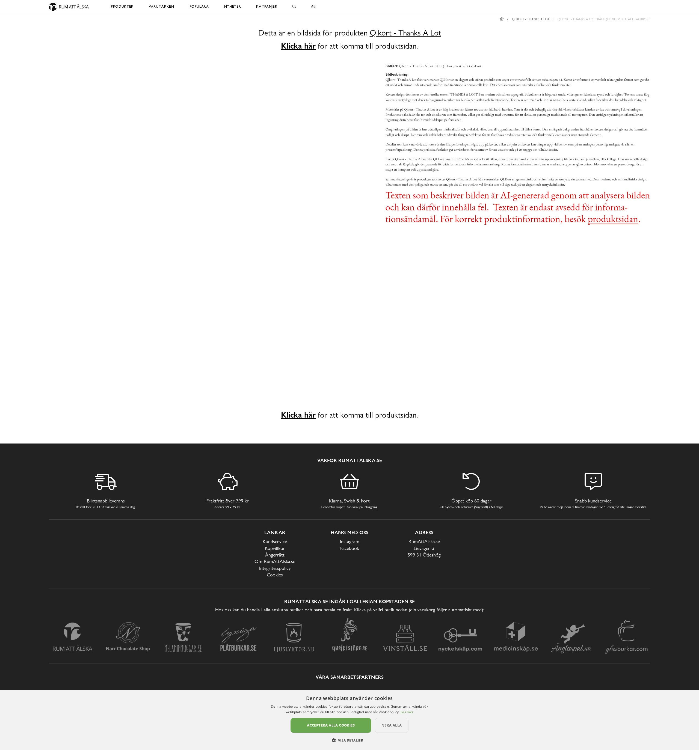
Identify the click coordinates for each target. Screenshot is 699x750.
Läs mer (407, 712)
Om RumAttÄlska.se (274, 561)
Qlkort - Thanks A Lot (405, 32)
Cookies (275, 575)
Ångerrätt (275, 555)
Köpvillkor (275, 548)
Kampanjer (266, 6)
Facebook (349, 548)
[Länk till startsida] (502, 19)
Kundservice (275, 541)
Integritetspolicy (275, 568)
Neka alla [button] (391, 725)
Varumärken (161, 6)
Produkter (122, 6)
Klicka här (298, 45)
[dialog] (349, 720)
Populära (199, 6)
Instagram (349, 541)
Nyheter (232, 6)
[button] (349, 740)
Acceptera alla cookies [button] (331, 725)
